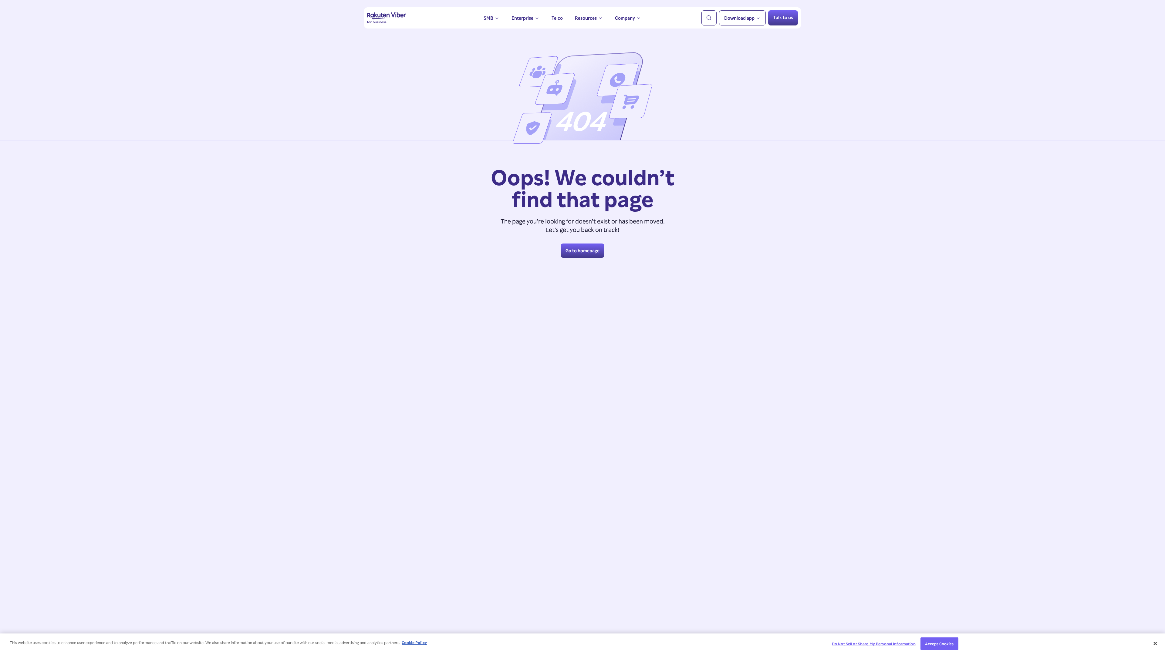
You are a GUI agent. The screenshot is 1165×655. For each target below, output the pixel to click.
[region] (582, 644)
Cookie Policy (414, 642)
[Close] (1155, 643)
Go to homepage (582, 250)
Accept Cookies (939, 643)
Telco (557, 18)
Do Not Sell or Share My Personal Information (874, 643)
